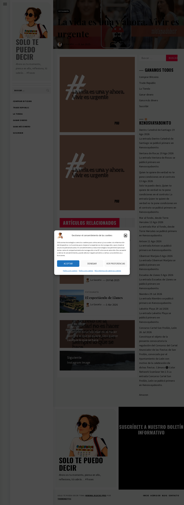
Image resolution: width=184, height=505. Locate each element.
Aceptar (68, 263)
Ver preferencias (115, 263)
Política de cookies (70, 270)
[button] (125, 235)
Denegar (92, 263)
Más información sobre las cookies (108, 270)
